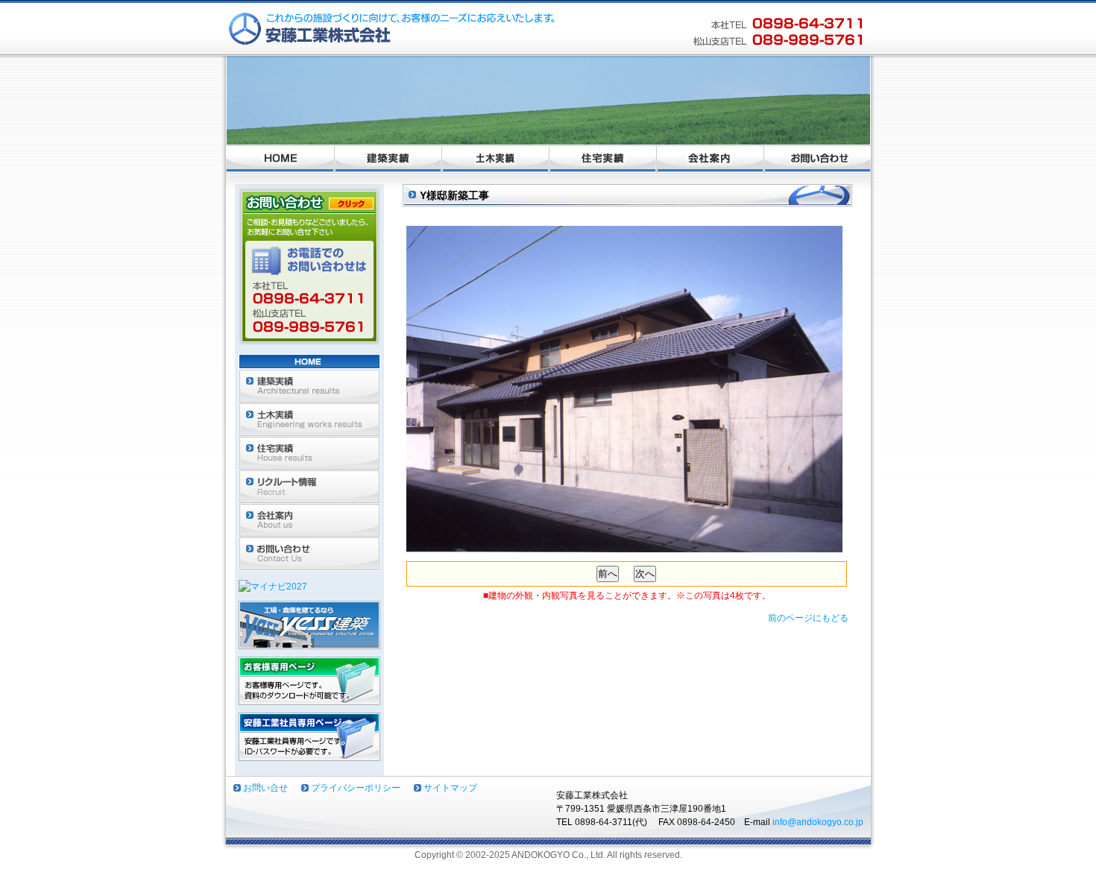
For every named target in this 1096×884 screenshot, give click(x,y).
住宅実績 (603, 159)
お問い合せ (265, 788)
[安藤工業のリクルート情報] (309, 496)
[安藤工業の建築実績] (309, 396)
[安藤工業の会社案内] (309, 530)
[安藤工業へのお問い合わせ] (309, 347)
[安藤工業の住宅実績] (309, 463)
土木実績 (495, 159)
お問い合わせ (817, 159)
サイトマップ (450, 788)
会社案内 (710, 159)
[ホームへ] (309, 362)
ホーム (280, 159)
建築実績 (388, 159)
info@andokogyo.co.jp (817, 822)
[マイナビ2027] (273, 586)
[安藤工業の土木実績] (309, 429)
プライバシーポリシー (355, 788)
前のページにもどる (808, 618)
